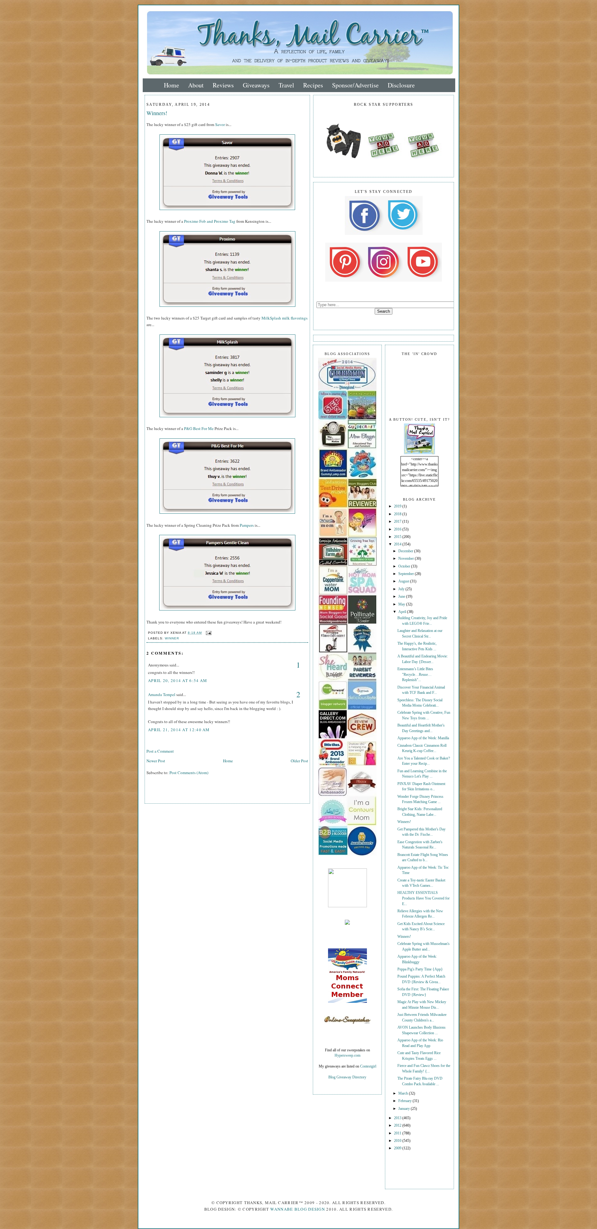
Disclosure (401, 85)
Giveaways (256, 85)
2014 (398, 544)
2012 (398, 1126)
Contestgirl (368, 1066)
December (406, 551)
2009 (398, 1148)
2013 (398, 1118)
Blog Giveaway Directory (347, 1077)
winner (172, 638)
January (404, 1109)
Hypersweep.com (347, 1056)
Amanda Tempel (161, 694)
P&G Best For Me (199, 428)
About (196, 85)
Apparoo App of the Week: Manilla (423, 738)
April (402, 612)
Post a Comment (160, 751)
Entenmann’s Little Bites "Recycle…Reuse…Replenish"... (415, 674)
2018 (398, 514)
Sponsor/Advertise (355, 85)
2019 (398, 506)
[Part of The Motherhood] (347, 906)
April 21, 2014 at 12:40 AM (179, 729)
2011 (398, 1133)
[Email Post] (208, 632)
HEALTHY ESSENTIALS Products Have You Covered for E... (423, 898)
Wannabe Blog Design (297, 1209)
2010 (398, 1141)
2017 (398, 522)
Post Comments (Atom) (188, 772)
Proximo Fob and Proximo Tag (209, 221)
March (403, 1093)
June (402, 597)
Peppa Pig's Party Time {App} (420, 969)
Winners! (156, 113)
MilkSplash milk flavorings (284, 318)
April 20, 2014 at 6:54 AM (177, 680)
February (405, 1101)
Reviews (223, 85)
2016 (398, 529)
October (404, 566)
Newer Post (155, 761)
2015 (398, 537)
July (401, 589)
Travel (286, 85)
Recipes (313, 85)
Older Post (299, 761)
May (402, 604)
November (406, 559)
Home (171, 85)
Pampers (247, 525)
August (404, 581)
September (406, 574)
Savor (220, 124)
